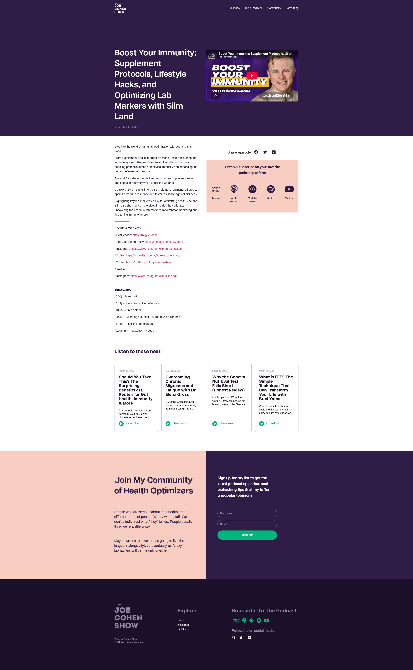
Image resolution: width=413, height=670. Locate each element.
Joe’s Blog (292, 8)
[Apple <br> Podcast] (234, 189)
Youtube (289, 198)
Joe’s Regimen (253, 8)
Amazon (216, 198)
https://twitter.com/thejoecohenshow (148, 262)
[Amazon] (216, 189)
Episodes (234, 8)
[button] (256, 152)
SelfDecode (184, 629)
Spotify (270, 198)
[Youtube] (289, 189)
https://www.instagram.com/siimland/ (154, 276)
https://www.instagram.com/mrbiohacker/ (156, 248)
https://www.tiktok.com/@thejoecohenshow (153, 255)
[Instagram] (233, 637)
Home (180, 620)
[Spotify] (271, 189)
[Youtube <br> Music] (252, 189)
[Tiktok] (241, 637)
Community (274, 8)
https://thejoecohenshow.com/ (164, 241)
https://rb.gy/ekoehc (145, 235)
